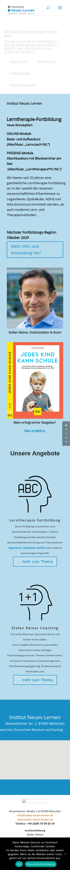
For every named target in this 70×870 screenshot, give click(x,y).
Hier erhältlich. (35, 431)
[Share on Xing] (65, 237)
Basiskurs (46, 61)
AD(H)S (41, 547)
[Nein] (65, 854)
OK (19, 864)
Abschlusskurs (23, 84)
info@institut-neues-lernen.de (35, 815)
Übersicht (18, 61)
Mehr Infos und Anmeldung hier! (26, 250)
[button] (36, 755)
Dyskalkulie (29, 547)
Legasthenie (14, 547)
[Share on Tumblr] (65, 229)
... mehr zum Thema (35, 561)
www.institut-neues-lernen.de (35, 819)
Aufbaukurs (20, 73)
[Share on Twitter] (65, 221)
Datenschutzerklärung (41, 864)
